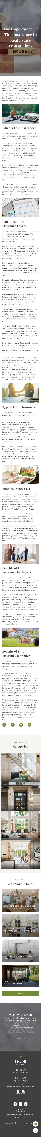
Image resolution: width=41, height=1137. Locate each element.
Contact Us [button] (20, 1038)
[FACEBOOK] (15, 1104)
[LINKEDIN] (26, 1104)
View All (20, 994)
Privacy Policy (29, 1123)
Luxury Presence (20, 1117)
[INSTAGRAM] (20, 1104)
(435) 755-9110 (20, 1070)
